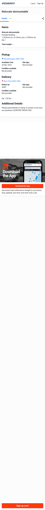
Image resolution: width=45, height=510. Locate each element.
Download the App (22, 186)
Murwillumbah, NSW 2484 (14, 59)
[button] (10, 18)
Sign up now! (22, 505)
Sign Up (40, 3)
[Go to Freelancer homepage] (9, 3)
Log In (33, 3)
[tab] (4, 18)
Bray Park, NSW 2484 (12, 81)
